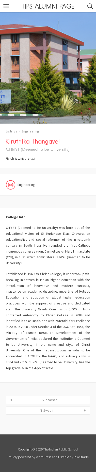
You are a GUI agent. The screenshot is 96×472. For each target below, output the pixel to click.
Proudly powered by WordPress (29, 457)
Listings (11, 131)
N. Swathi (46, 410)
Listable (63, 457)
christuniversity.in (23, 158)
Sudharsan (49, 400)
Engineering (30, 131)
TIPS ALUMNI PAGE (48, 6)
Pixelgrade (81, 457)
